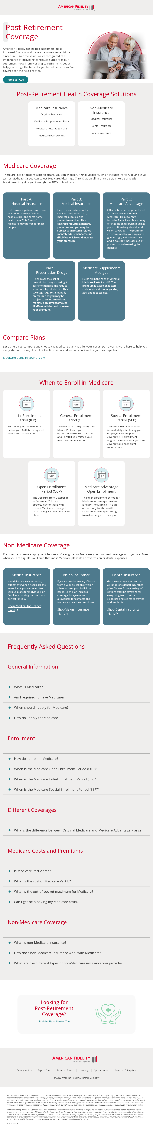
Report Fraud (44, 1070)
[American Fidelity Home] (76, 7)
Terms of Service (65, 1070)
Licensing (84, 1070)
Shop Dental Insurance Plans (123, 611)
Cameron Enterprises (125, 1070)
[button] (76, 687)
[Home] (76, 1060)
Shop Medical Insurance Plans (24, 608)
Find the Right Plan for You (54, 1021)
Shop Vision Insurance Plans (73, 611)
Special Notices (101, 1070)
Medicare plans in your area (22, 358)
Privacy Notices (24, 1070)
